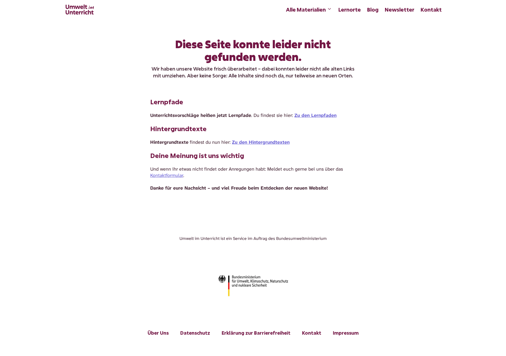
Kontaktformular (166, 175)
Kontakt (431, 9)
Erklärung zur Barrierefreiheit (256, 333)
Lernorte (349, 9)
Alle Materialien (306, 9)
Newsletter (399, 9)
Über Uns (158, 333)
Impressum (346, 333)
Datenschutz (195, 333)
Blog (372, 9)
